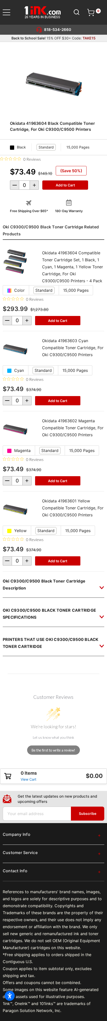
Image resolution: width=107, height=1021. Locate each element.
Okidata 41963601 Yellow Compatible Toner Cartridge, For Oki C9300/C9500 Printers (73, 507)
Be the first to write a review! (53, 750)
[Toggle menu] (9, 12)
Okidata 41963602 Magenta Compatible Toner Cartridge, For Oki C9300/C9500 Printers (73, 427)
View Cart (28, 779)
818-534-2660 (57, 29)
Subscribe (87, 813)
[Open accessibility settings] (10, 996)
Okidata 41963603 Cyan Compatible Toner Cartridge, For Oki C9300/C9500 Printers (73, 347)
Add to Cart (57, 320)
